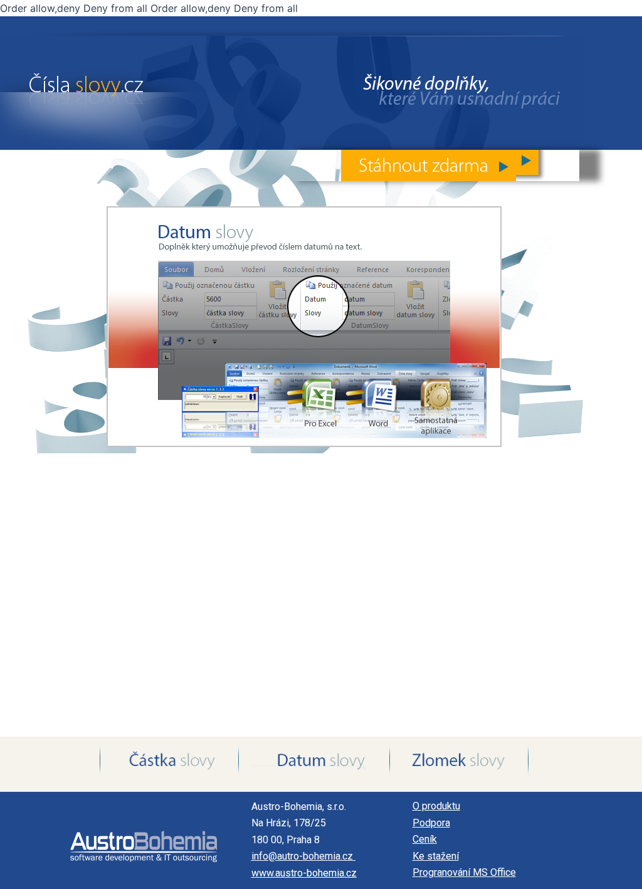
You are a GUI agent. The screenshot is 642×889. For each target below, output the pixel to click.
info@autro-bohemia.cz (303, 856)
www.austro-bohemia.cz (304, 873)
